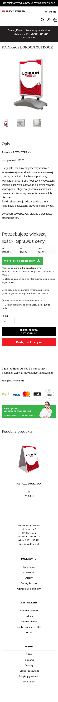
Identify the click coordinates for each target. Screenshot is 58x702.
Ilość (4, 315)
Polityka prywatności (29, 676)
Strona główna (15, 30)
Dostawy (29, 665)
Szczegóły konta (29, 583)
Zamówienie (29, 572)
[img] (42, 20)
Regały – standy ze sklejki (29, 627)
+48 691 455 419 (30, 540)
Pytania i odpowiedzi (29, 671)
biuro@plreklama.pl (29, 544)
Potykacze (18, 34)
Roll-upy (29, 616)
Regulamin (29, 660)
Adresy (29, 577)
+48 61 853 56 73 (31, 536)
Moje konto (29, 567)
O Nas (29, 654)
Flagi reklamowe (29, 621)
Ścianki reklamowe (29, 610)
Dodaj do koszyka (29, 342)
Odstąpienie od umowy (29, 588)
